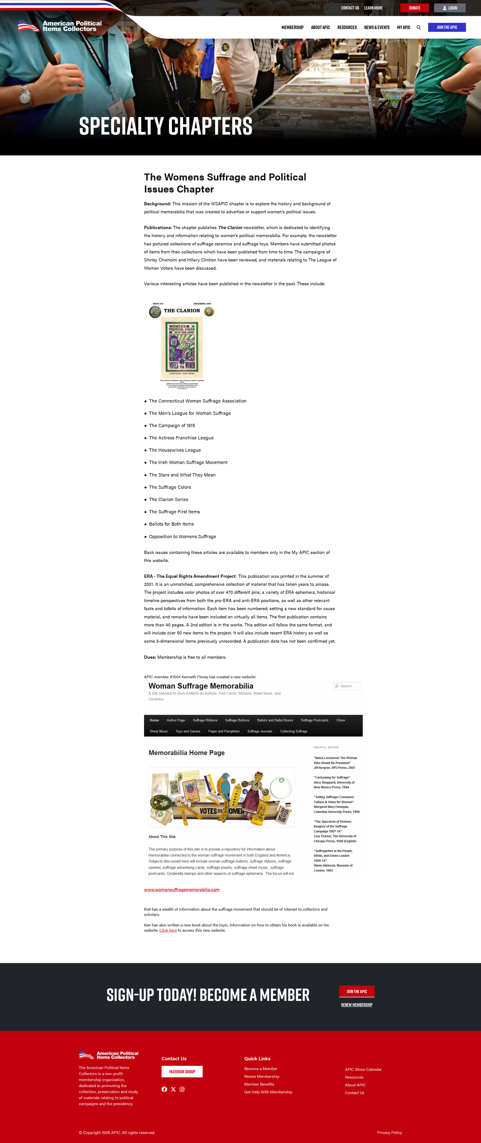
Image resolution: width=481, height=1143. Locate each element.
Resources (347, 27)
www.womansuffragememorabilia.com (182, 889)
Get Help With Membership (268, 1092)
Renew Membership (261, 1076)
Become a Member (260, 1068)
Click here (168, 930)
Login (452, 8)
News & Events (377, 27)
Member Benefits (259, 1084)
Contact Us (355, 1092)
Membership (293, 27)
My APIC (403, 27)
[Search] (419, 27)
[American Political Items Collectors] (50, 23)
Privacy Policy (389, 1132)
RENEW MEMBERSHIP (357, 1005)
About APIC (320, 27)
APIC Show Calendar (363, 1069)
